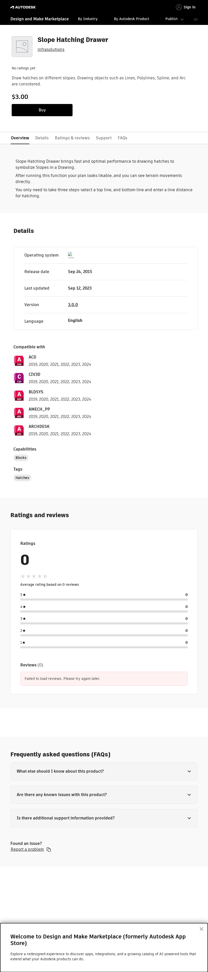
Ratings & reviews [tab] (72, 138)
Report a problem (27, 849)
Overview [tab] (20, 138)
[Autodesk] (23, 7)
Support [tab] (104, 138)
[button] (104, 771)
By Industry (88, 18)
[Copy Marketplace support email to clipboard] (48, 849)
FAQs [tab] (122, 138)
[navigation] (104, 19)
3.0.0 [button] (73, 305)
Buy (42, 110)
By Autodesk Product (131, 18)
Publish (171, 18)
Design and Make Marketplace (39, 19)
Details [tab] (42, 138)
